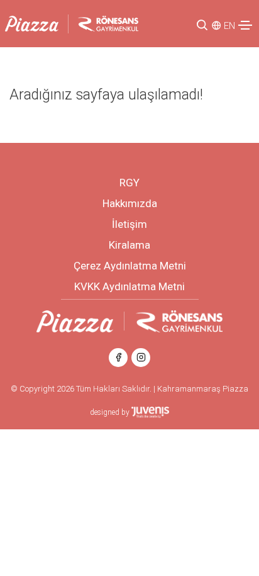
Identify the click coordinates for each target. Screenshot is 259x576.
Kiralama (129, 245)
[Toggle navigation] (245, 25)
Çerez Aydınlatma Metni (130, 265)
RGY (129, 182)
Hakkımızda (129, 203)
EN (229, 25)
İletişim (129, 224)
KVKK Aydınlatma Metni (129, 286)
